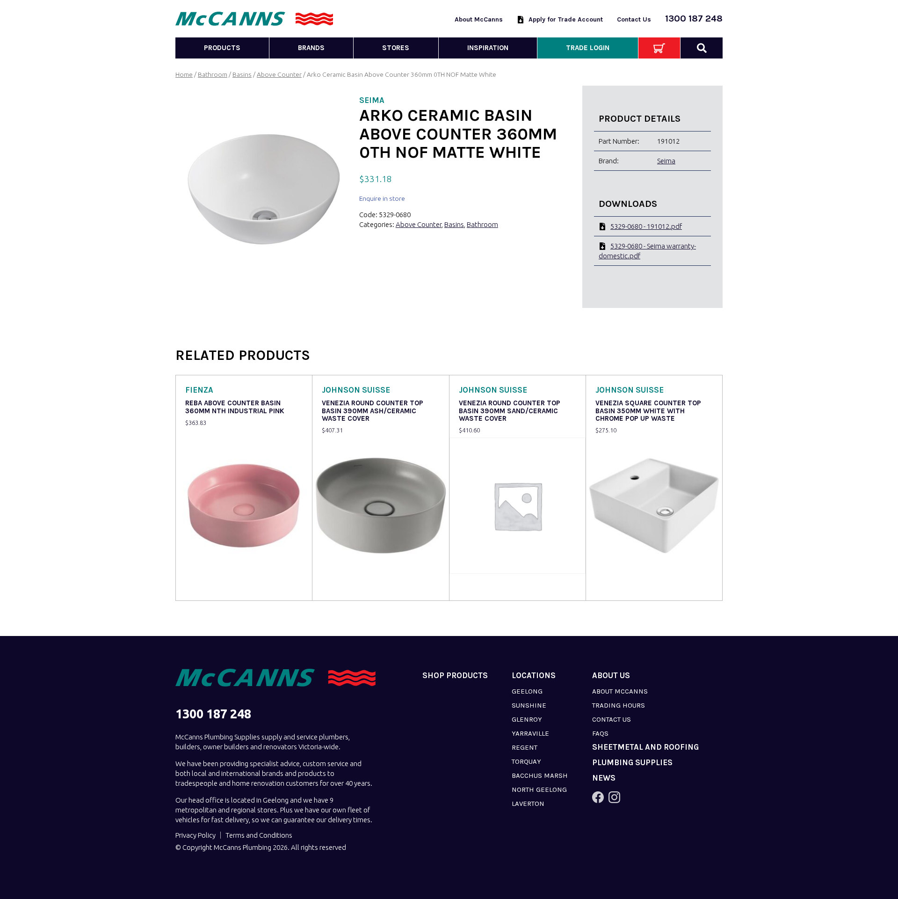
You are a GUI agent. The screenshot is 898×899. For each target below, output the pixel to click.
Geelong (527, 691)
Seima (666, 161)
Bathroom (212, 74)
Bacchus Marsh (540, 775)
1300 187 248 (694, 18)
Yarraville (530, 733)
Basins (242, 74)
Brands (311, 48)
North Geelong (539, 789)
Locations (534, 676)
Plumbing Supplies (632, 763)
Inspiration (487, 48)
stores (395, 48)
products (222, 48)
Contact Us (634, 19)
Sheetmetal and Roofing (645, 747)
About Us (611, 676)
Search (702, 47)
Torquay (526, 761)
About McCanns (479, 19)
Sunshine (529, 705)
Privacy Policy (195, 835)
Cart (659, 47)
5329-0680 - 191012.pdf (646, 226)
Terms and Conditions (258, 835)
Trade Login (587, 48)
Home (184, 74)
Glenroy (527, 719)
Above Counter (279, 74)
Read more (204, 587)
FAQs (600, 733)
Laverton (528, 803)
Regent (524, 747)
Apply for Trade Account (566, 19)
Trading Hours (618, 705)
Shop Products (455, 676)
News (604, 778)
